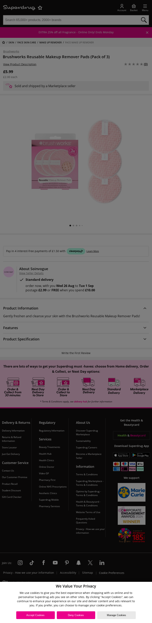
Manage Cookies (116, 615)
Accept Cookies (35, 615)
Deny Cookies (76, 615)
